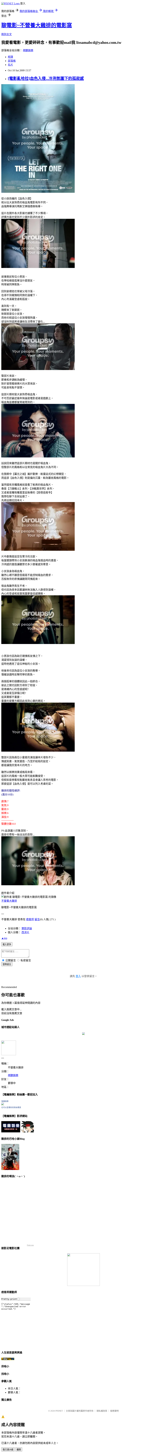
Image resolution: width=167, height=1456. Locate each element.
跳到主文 (6, 34)
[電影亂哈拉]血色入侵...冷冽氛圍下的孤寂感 (46, 78)
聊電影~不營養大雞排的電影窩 (36, 25)
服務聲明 (114, 1411)
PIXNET (59, 1411)
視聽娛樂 (28, 50)
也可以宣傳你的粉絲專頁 (11, 1107)
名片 (10, 64)
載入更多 (7, 944)
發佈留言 (7, 964)
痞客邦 (30, 919)
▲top (4, 938)
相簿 (10, 57)
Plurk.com (30, 1245)
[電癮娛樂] (2, 1104)
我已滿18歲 (8, 1449)
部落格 (12, 60)
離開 (19, 1449)
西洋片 (25, 932)
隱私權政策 (102, 1411)
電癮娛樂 (4, 1101)
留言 (37, 919)
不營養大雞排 (9, 900)
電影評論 (27, 928)
